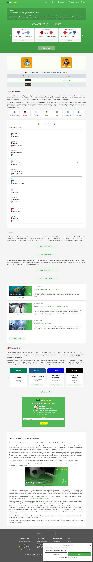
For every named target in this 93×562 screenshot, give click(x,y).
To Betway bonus (74, 384)
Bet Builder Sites (42, 547)
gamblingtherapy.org (32, 555)
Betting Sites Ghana (25, 544)
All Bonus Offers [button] (46, 392)
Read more (17, 338)
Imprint (75, 557)
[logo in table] (28, 80)
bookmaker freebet (71, 364)
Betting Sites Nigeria (25, 541)
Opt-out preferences (63, 557)
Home (47, 2)
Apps (84, 2)
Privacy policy (70, 557)
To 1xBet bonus (37, 384)
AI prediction (41, 543)
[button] (90, 545)
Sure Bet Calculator (42, 544)
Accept (79, 554)
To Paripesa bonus (56, 384)
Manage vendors (49, 550)
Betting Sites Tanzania (26, 547)
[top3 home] (28, 85)
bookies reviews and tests (27, 454)
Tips (54, 2)
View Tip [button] (23, 40)
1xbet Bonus (57, 541)
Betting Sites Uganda (25, 546)
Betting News (41, 546)
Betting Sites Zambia (25, 549)
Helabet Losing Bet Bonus (42, 323)
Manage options (56, 554)
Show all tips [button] (46, 48)
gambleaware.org (42, 555)
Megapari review (67, 80)
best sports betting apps (38, 498)
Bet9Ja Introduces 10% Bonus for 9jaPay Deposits (51, 306)
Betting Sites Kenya (25, 543)
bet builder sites (62, 457)
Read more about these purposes (60, 550)
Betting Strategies (42, 541)
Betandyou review (67, 84)
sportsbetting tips (18, 447)
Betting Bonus (75, 2)
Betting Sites (63, 2)
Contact (69, 541)
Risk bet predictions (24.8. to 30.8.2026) (47, 289)
